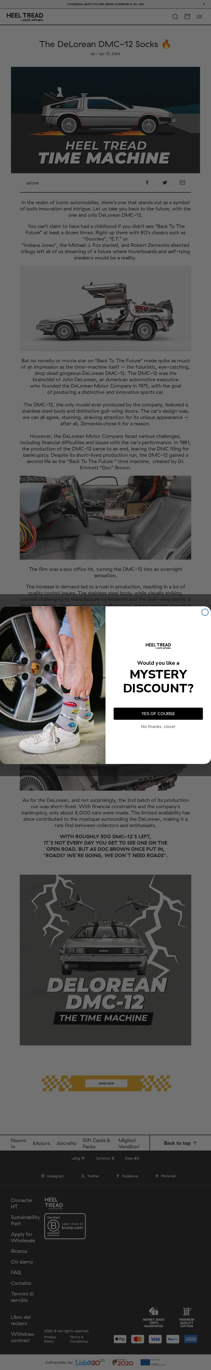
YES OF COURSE (158, 714)
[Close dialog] (205, 612)
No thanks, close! (158, 726)
